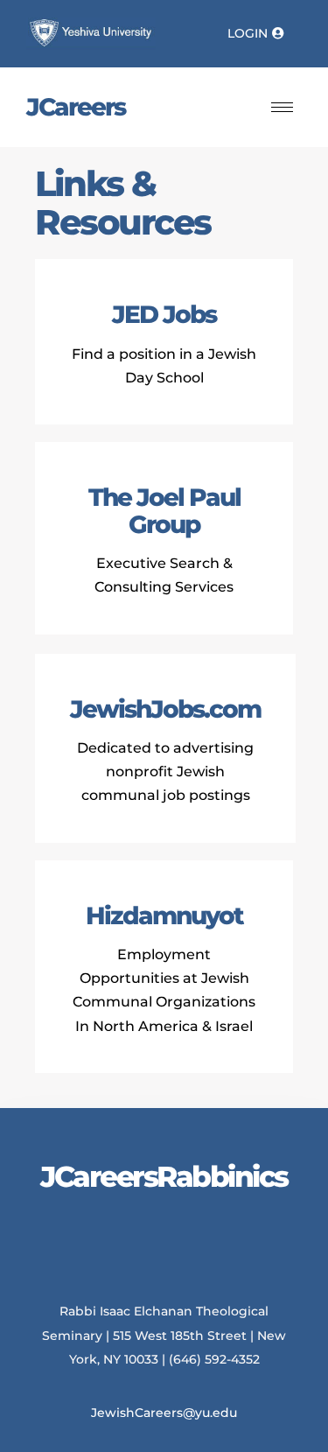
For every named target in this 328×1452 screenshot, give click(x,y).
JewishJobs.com (165, 709)
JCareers (75, 107)
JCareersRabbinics (164, 1176)
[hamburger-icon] (282, 107)
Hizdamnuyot (164, 915)
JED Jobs (164, 314)
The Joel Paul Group (164, 510)
